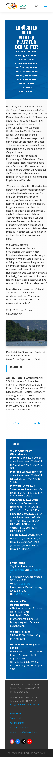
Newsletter (16, 713)
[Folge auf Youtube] (29, 741)
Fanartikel (15, 718)
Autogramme (17, 722)
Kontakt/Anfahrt (19, 727)
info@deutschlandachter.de (25, 704)
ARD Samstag (22, 583)
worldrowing (17, 569)
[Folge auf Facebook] (17, 741)
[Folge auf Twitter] (23, 741)
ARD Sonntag (22, 594)
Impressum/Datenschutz (23, 732)
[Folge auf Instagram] (12, 741)
